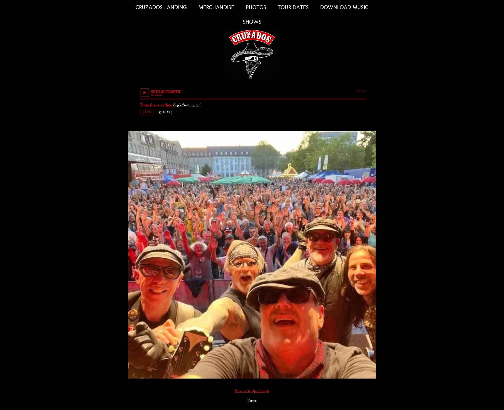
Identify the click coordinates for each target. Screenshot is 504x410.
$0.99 (147, 112)
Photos (256, 7)
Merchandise (216, 7)
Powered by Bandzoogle (252, 391)
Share (167, 112)
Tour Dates (293, 7)
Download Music (344, 7)
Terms (252, 401)
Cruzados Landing (161, 7)
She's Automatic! (187, 105)
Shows (252, 21)
